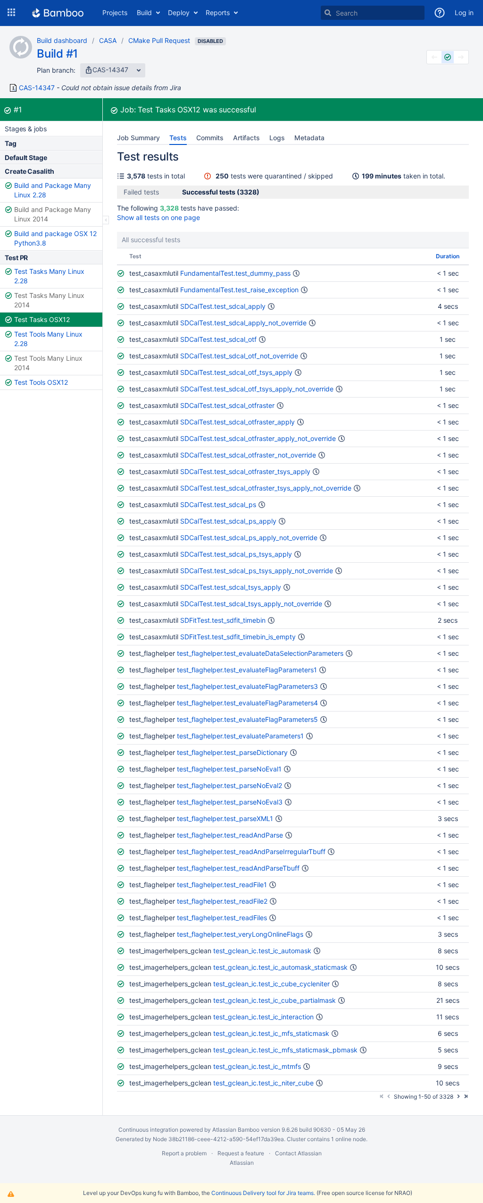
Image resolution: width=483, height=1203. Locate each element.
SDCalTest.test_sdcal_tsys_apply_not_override (251, 604)
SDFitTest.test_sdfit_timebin (223, 620)
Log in (464, 12)
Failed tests (141, 192)
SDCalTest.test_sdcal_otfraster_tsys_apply (245, 471)
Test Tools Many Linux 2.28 (48, 338)
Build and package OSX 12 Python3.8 (55, 238)
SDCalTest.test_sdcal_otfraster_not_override (248, 455)
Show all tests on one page (158, 217)
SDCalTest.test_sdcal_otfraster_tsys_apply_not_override (265, 488)
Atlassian (242, 1162)
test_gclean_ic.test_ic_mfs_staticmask (271, 1033)
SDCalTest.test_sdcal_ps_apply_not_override (248, 538)
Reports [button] (218, 12)
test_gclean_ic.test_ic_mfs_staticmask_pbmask (285, 1050)
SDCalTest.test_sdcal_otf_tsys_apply (236, 372)
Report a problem (184, 1153)
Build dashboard (62, 40)
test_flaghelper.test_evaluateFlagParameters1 (247, 670)
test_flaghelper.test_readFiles (222, 918)
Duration (447, 256)
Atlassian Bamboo (235, 1129)
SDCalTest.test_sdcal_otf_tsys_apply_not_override (256, 389)
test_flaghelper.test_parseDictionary (232, 752)
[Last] (466, 1096)
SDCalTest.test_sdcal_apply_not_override (243, 323)
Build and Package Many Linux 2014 (52, 214)
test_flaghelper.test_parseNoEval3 (230, 802)
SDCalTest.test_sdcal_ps (218, 504)
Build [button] (144, 12)
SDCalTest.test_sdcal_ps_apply (228, 521)
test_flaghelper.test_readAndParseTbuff (238, 868)
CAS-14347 (37, 88)
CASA (108, 40)
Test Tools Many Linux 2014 (48, 363)
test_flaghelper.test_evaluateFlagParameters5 (247, 719)
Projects (114, 12)
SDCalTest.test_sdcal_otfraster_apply (237, 422)
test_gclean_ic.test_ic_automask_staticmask (280, 967)
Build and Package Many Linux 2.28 (52, 190)
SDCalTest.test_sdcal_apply (223, 306)
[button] (11, 12)
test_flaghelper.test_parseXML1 (225, 818)
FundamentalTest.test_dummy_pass (235, 273)
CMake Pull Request (159, 40)
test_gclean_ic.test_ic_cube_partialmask (274, 1000)
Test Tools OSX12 (41, 382)
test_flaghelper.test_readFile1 (222, 885)
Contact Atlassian (298, 1153)
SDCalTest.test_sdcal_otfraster (227, 405)
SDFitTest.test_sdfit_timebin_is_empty (238, 637)
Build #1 (57, 53)
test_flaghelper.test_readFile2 (222, 901)
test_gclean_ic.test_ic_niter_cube (263, 1083)
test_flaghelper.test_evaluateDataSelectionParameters (260, 653)
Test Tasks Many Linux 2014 (49, 300)
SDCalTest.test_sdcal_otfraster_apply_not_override (258, 438)
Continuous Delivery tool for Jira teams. (263, 1192)
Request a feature (240, 1153)
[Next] (458, 1096)
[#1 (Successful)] (447, 57)
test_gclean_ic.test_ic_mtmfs (257, 1066)
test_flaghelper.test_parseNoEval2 (229, 785)
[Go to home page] (57, 12)
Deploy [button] (179, 12)
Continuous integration (148, 1129)
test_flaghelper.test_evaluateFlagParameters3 (247, 686)
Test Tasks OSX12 (42, 319)
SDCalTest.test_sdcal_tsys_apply (230, 587)
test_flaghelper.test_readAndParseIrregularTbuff (251, 851)
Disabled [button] (210, 41)
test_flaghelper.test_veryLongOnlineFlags (240, 934)
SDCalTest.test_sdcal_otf (218, 339)
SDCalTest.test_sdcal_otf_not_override (239, 356)
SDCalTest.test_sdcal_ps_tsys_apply (236, 554)
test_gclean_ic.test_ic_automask (262, 951)
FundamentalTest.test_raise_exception (239, 290)
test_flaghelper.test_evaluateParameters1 (240, 736)
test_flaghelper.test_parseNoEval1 (229, 769)
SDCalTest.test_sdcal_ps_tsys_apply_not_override (256, 571)
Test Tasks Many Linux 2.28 (49, 276)
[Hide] (106, 220)
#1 (18, 109)
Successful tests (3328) (220, 192)
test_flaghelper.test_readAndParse (230, 835)
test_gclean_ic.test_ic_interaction (263, 1017)
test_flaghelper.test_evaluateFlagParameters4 (247, 703)
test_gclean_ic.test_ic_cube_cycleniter (271, 984)
